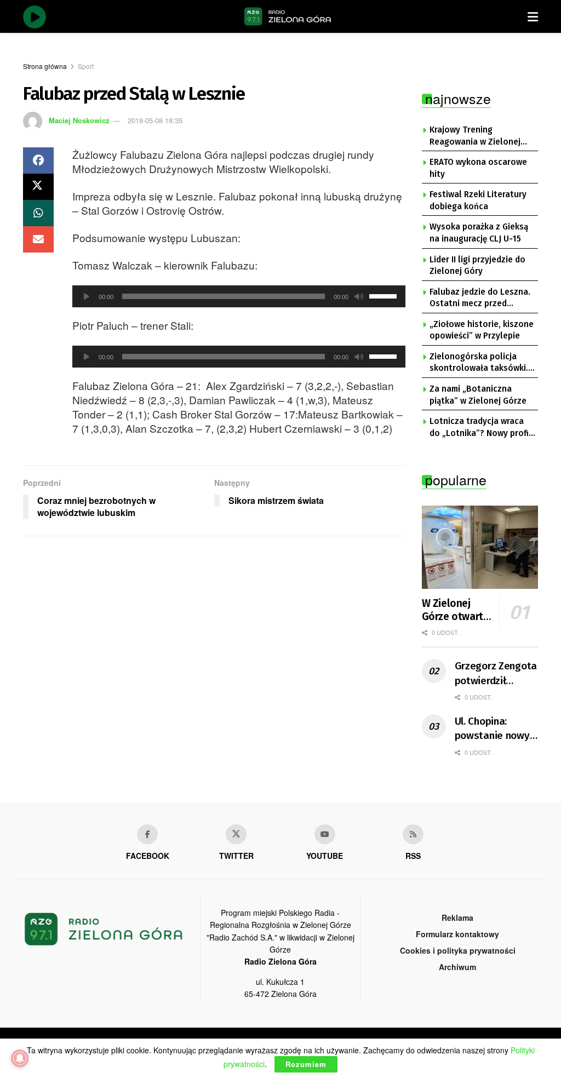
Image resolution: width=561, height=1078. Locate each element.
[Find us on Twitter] (236, 834)
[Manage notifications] (19, 1058)
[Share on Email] (38, 239)
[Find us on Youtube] (324, 834)
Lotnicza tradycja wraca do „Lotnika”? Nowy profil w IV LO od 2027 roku (480, 427)
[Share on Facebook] (38, 160)
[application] (238, 296)
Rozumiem (306, 1064)
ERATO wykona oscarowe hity (478, 168)
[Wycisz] (358, 296)
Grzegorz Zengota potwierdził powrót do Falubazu (496, 674)
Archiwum (457, 966)
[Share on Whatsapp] (38, 213)
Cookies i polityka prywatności (458, 950)
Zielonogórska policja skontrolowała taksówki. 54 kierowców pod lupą (479, 363)
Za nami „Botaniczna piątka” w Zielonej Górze (478, 395)
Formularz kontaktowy (457, 933)
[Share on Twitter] (38, 187)
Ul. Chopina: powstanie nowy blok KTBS (492, 729)
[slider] (384, 295)
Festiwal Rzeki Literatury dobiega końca (478, 200)
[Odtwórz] (86, 296)
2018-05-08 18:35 (155, 120)
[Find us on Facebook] (147, 834)
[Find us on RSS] (413, 834)
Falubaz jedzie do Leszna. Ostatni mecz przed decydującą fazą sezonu (480, 298)
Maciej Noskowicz (79, 120)
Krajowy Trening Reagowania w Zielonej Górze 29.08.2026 (475, 136)
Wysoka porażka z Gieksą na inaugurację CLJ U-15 (479, 233)
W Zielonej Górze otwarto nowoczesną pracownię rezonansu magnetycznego (458, 610)
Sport (86, 66)
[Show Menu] (533, 16)
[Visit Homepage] (287, 16)
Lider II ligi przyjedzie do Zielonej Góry (477, 266)
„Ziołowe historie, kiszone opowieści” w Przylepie (482, 330)
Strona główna (45, 66)
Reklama (457, 917)
